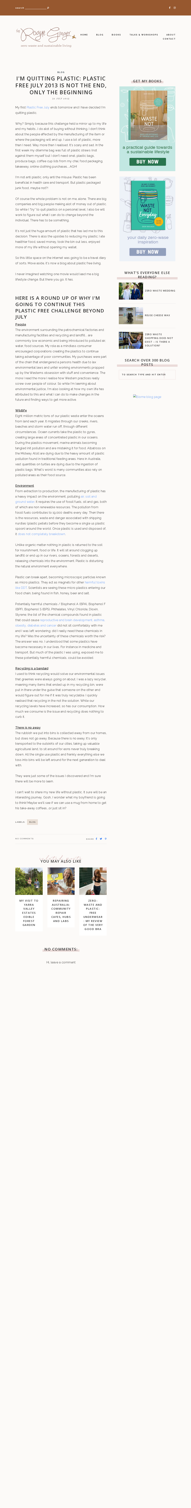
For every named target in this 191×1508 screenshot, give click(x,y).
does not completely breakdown (41, 534)
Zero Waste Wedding (160, 290)
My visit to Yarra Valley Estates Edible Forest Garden (29, 913)
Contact (169, 39)
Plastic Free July (38, 107)
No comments (24, 839)
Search (19, 8)
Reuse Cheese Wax (157, 315)
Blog (100, 35)
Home (84, 35)
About (171, 35)
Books (116, 35)
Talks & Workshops (143, 35)
